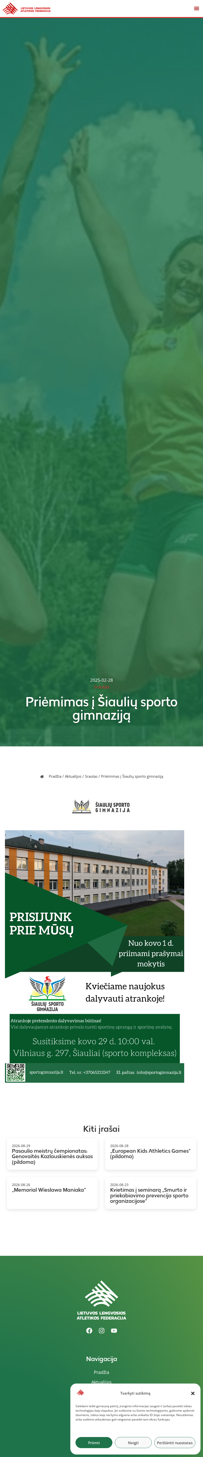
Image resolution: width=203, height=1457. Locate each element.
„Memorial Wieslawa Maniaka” (49, 1190)
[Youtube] (114, 1331)
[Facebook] (89, 1331)
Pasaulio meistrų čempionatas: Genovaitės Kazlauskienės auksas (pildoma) (52, 1156)
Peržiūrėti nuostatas (175, 1442)
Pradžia (55, 776)
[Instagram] (101, 1331)
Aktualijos (73, 776)
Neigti (133, 1442)
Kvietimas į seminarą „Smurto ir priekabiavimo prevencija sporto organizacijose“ (149, 1195)
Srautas (91, 776)
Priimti (94, 1442)
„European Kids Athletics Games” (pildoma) (150, 1154)
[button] (192, 1393)
